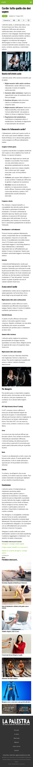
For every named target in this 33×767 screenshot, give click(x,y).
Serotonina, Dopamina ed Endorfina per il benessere (14, 583)
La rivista (16, 734)
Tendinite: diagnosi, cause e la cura (10, 631)
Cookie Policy (12, 755)
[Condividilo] (18, 20)
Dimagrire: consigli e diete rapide (13, 544)
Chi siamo (16, 730)
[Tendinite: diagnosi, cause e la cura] (16, 620)
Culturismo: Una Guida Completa (10, 678)
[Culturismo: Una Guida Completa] (16, 667)
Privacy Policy (6, 755)
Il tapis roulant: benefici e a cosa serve (15, 547)
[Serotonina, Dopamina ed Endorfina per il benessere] (16, 571)
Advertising (16, 738)
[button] (31, 2)
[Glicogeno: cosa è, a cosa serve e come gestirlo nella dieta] (16, 691)
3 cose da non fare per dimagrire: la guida (12, 655)
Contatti (16, 750)
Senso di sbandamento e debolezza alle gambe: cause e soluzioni (15, 607)
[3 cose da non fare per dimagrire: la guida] (16, 644)
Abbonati (16, 742)
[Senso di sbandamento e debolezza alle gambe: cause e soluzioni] (16, 595)
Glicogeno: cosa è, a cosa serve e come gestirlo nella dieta (16, 702)
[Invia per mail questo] (14, 20)
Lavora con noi (16, 746)
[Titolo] (3, 2)
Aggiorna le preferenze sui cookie (23, 755)
